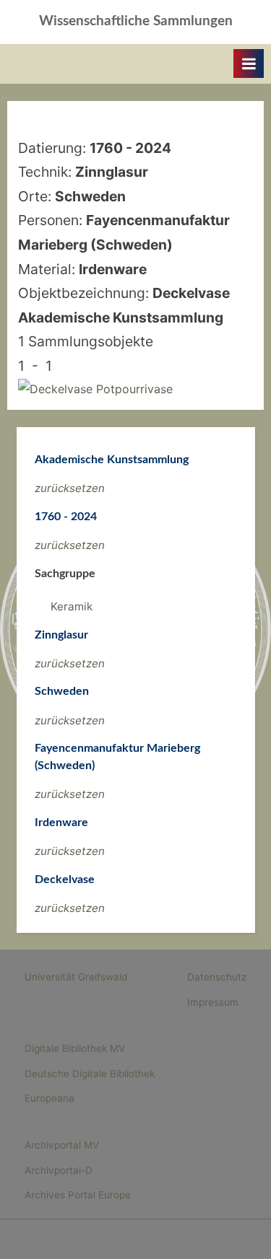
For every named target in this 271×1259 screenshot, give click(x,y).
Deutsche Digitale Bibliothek (90, 1073)
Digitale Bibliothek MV (75, 1048)
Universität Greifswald (76, 977)
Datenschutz (216, 977)
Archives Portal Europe (78, 1195)
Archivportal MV (62, 1145)
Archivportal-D (59, 1170)
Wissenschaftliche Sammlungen (136, 21)
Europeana (49, 1098)
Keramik (72, 606)
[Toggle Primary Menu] (248, 63)
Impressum (212, 1002)
